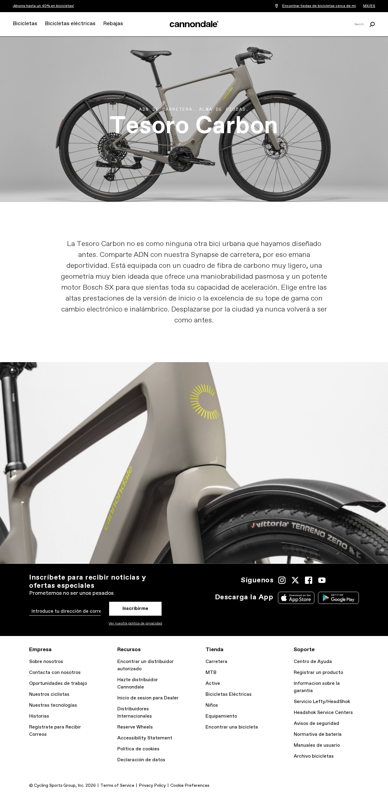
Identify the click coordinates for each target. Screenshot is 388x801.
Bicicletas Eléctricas (229, 694)
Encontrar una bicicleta (232, 727)
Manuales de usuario (317, 745)
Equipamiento (221, 716)
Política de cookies (138, 749)
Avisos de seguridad (316, 723)
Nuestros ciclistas (49, 694)
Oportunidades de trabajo (58, 683)
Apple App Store (296, 598)
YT (322, 580)
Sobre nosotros (46, 661)
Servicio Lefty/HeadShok (322, 701)
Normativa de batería (318, 734)
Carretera (216, 661)
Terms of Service (117, 785)
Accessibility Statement (144, 738)
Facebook (308, 580)
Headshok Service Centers (323, 712)
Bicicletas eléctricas (70, 23)
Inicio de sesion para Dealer (148, 698)
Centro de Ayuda (313, 661)
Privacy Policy (152, 785)
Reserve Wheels (135, 727)
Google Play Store (338, 598)
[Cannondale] (194, 24)
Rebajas (113, 23)
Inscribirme (135, 608)
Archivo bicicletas (314, 756)
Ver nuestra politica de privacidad (135, 623)
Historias (39, 716)
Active (213, 683)
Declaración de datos (141, 760)
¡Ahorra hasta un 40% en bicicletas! (43, 6)
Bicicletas (25, 23)
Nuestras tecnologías (53, 705)
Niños (212, 705)
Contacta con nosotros (55, 672)
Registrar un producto (318, 672)
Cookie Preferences (189, 785)
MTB (211, 672)
